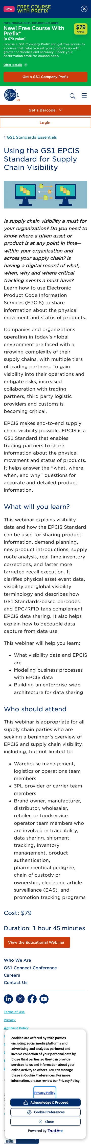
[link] (12, 94)
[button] (45, 110)
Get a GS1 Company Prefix (45, 77)
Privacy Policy (44, 1092)
